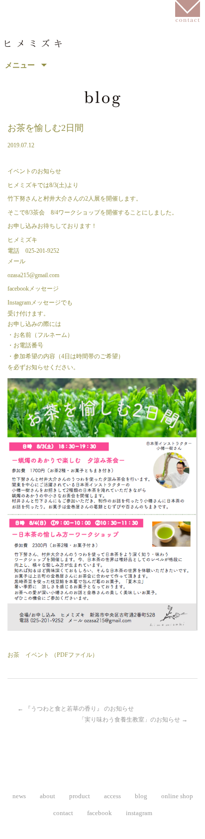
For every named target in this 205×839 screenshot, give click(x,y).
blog (141, 795)
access (112, 795)
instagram (139, 812)
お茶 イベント (28, 654)
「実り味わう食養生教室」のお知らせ (133, 719)
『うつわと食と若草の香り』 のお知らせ (75, 708)
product (79, 795)
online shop (177, 795)
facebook (99, 812)
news (19, 795)
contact (63, 812)
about (47, 795)
